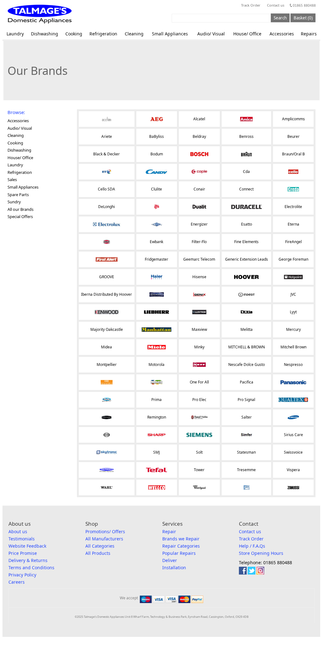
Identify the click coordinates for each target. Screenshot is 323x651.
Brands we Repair (180, 539)
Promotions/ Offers (105, 531)
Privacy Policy (22, 575)
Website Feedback (27, 546)
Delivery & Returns (28, 560)
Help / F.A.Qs (252, 546)
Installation (174, 567)
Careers (16, 582)
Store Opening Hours (261, 553)
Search (280, 18)
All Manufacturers (104, 539)
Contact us (275, 5)
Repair (169, 531)
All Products (97, 553)
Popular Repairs (179, 553)
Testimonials (21, 539)
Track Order (250, 5)
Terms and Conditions (31, 567)
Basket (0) (303, 18)
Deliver (169, 560)
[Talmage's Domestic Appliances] (40, 14)
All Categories (99, 546)
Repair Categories (181, 546)
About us (17, 531)
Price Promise (22, 553)
